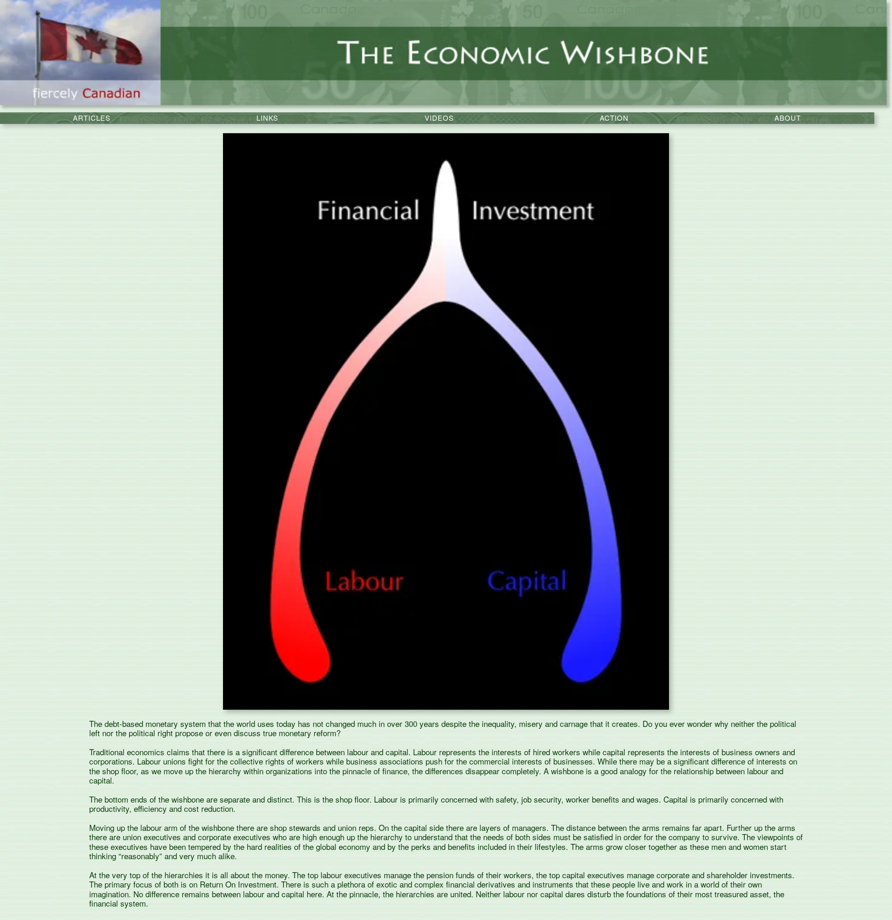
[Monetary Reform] (446, 55)
